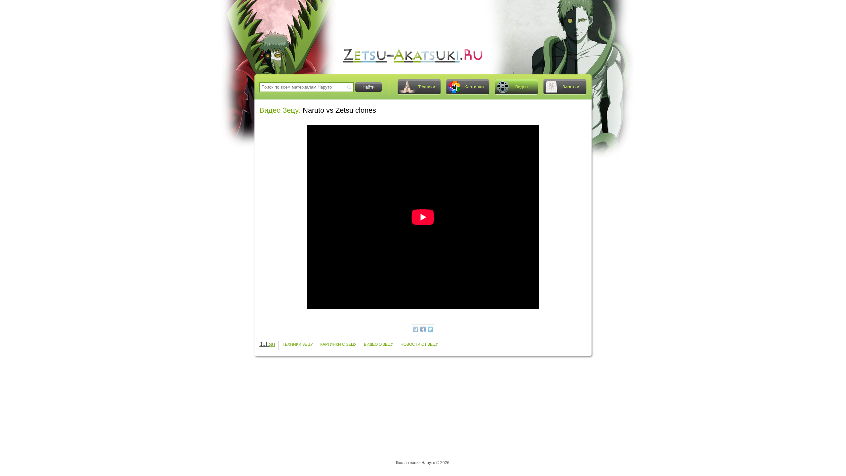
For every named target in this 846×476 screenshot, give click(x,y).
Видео (516, 87)
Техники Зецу (298, 344)
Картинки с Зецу (338, 344)
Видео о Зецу (378, 344)
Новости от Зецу (419, 344)
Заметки (565, 87)
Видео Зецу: (280, 110)
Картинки (467, 87)
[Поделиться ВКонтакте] (415, 329)
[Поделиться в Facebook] (423, 329)
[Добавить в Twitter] (430, 329)
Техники (419, 87)
